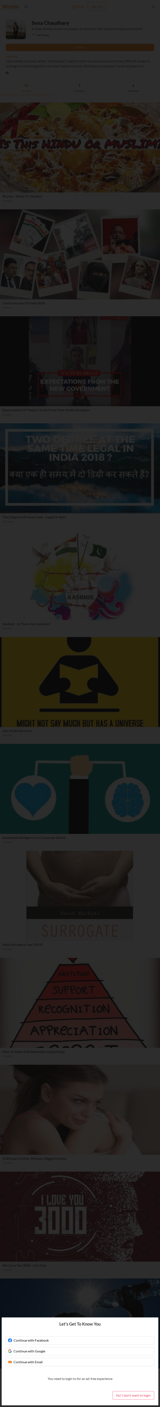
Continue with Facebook (31, 1340)
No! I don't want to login (133, 1395)
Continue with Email (28, 1362)
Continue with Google (29, 1351)
